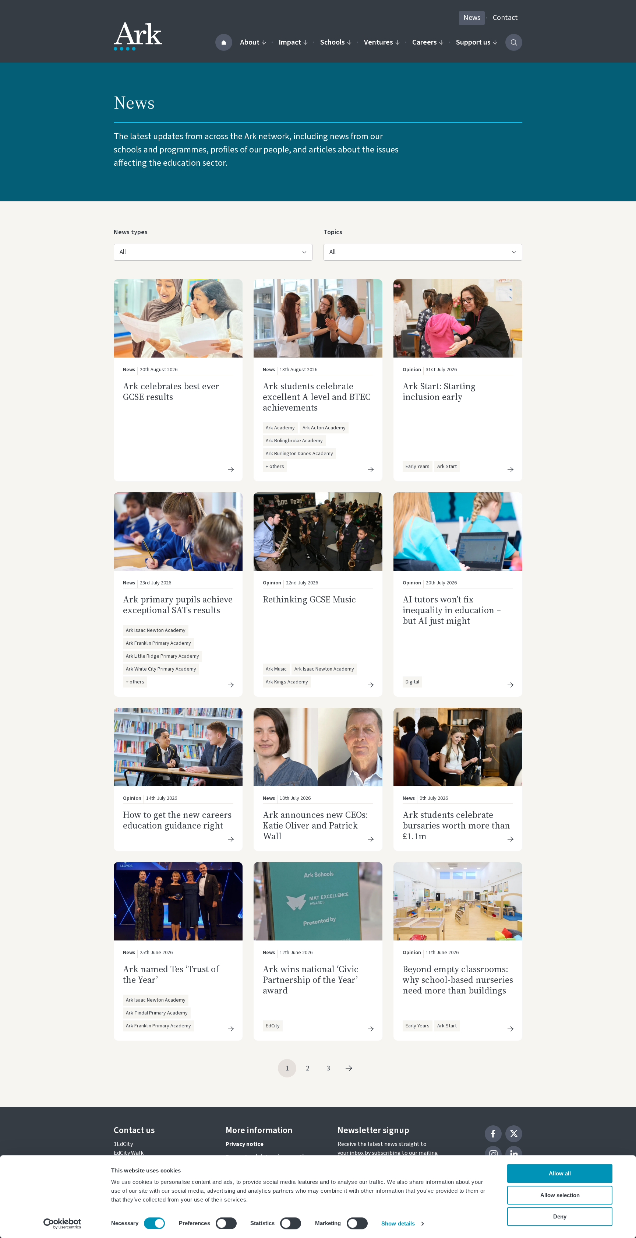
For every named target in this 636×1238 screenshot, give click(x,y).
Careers (424, 42)
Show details (398, 1223)
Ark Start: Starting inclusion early (439, 391)
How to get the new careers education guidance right (177, 820)
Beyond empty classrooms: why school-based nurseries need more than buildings (458, 979)
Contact (505, 18)
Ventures (378, 42)
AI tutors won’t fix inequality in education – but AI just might (452, 610)
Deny (559, 1216)
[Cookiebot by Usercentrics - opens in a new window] (62, 1223)
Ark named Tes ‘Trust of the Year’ (171, 974)
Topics (335, 232)
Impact (290, 42)
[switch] (226, 1223)
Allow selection (560, 1195)
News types (131, 232)
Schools (332, 42)
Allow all (560, 1173)
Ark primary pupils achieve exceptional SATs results (178, 604)
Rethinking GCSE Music (309, 599)
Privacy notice (245, 1144)
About (249, 42)
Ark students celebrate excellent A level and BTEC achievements (317, 397)
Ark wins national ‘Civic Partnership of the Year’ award (310, 979)
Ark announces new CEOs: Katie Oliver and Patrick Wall (315, 825)
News (471, 18)
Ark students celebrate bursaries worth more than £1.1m (456, 825)
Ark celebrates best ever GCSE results (171, 391)
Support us (473, 42)
